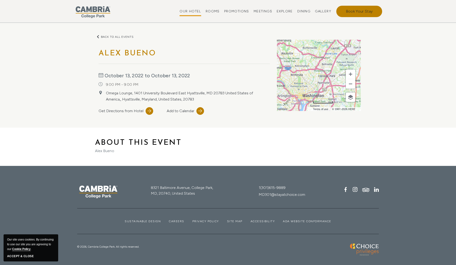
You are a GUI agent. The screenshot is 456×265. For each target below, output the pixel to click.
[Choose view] (350, 97)
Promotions (236, 11)
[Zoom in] (350, 74)
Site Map (234, 221)
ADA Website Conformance (307, 221)
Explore (285, 11)
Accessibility (263, 221)
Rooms (213, 11)
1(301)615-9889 (272, 187)
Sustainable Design (143, 221)
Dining (303, 11)
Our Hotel (190, 11)
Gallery (323, 11)
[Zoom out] (350, 84)
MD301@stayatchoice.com (282, 194)
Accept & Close (20, 256)
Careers (176, 221)
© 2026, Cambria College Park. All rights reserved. (108, 246)
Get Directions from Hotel (121, 111)
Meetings (263, 11)
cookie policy (21, 249)
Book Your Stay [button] (359, 11)
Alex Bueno (138, 146)
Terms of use (320, 109)
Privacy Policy (205, 221)
